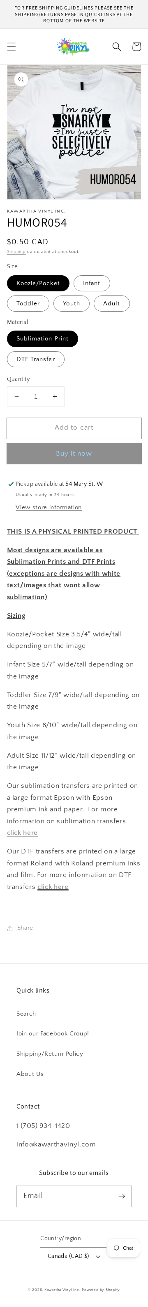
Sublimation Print (42, 338)
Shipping (16, 251)
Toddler (28, 303)
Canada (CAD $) (68, 1256)
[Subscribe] (122, 1196)
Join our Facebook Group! (52, 1033)
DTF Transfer (35, 359)
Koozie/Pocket (38, 283)
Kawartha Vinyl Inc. (62, 1290)
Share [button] (25, 927)
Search (26, 1013)
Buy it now (74, 453)
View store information (49, 507)
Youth (71, 303)
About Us (30, 1074)
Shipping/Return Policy (49, 1053)
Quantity (18, 379)
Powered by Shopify (101, 1290)
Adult (111, 303)
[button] (11, 47)
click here (53, 887)
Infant (92, 283)
